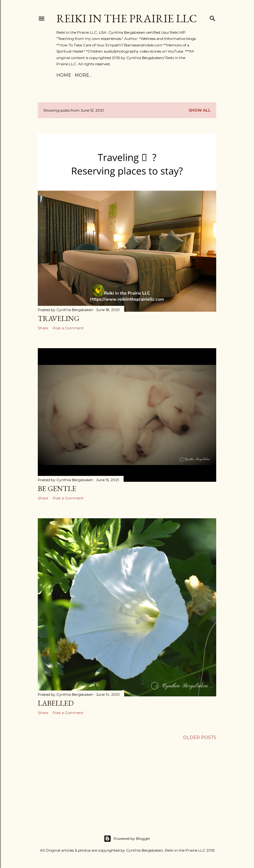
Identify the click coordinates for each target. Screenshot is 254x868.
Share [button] (43, 328)
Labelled (56, 703)
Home (63, 75)
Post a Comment (68, 328)
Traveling (58, 318)
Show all (200, 110)
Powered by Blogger (132, 838)
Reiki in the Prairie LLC (126, 18)
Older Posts (199, 737)
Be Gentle (57, 488)
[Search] (212, 17)
